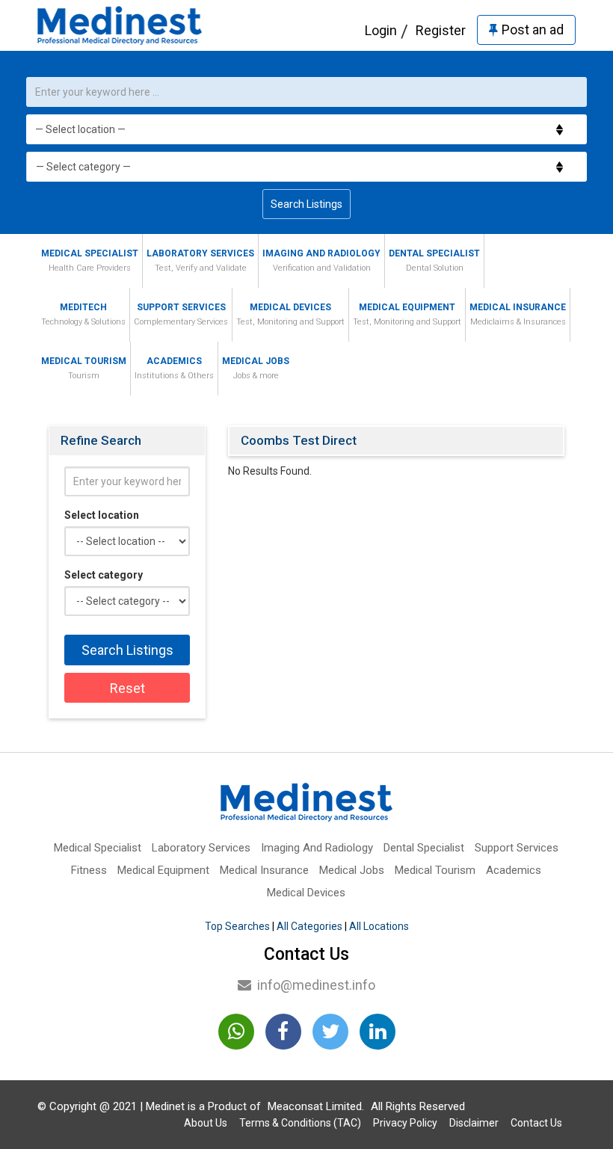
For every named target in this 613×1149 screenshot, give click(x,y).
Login (381, 30)
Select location (101, 515)
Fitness (89, 870)
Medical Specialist (89, 260)
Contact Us (536, 1123)
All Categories (309, 926)
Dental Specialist (434, 260)
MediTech (83, 314)
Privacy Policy (405, 1123)
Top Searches (237, 926)
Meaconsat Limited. (316, 1106)
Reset (127, 688)
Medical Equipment (407, 314)
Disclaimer (474, 1123)
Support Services (181, 314)
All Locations (379, 926)
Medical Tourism (83, 368)
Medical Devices (290, 314)
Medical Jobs (255, 368)
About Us (205, 1123)
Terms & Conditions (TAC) (300, 1123)
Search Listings (306, 204)
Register (441, 30)
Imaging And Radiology (321, 260)
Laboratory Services (200, 260)
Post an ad (533, 29)
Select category (103, 575)
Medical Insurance (517, 314)
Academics (174, 368)
